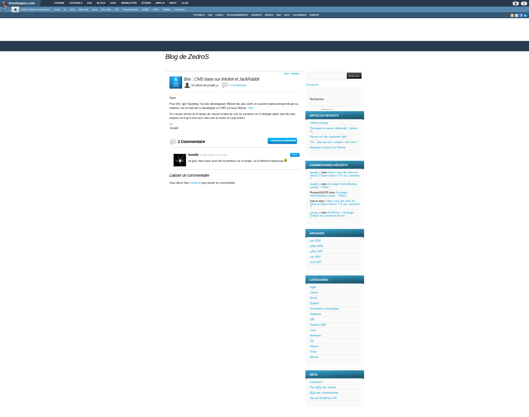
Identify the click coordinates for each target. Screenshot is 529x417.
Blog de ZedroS (187, 56)
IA (65, 9)
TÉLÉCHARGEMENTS (237, 15)
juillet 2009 (316, 246)
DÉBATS (269, 15)
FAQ (210, 15)
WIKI (278, 15)
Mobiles (167, 9)
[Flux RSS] (512, 15)
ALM (72, 9)
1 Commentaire (238, 85)
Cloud (57, 9)
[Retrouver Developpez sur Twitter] (516, 15)
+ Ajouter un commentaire (283, 140)
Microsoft (83, 9)
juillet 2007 (316, 251)
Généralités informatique (324, 308)
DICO (287, 15)
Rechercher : (317, 99)
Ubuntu (314, 346)
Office (156, 9)
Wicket (296, 74)
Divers (314, 297)
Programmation (130, 9)
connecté (195, 182)
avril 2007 (316, 262)
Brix (251, 108)
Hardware (315, 314)
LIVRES (219, 15)
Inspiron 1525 (318, 324)
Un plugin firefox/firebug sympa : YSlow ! (328, 194)
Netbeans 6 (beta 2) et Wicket (328, 147)
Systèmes (180, 9)
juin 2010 (315, 240)
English (314, 303)
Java (94, 9)
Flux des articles (323, 387)
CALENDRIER (299, 15)
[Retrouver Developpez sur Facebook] (521, 15)
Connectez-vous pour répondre (295, 155)
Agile (313, 287)
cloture (314, 292)
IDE (312, 319)
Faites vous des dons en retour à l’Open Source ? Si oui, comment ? (335, 175)
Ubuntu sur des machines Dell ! (329, 136)
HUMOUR (314, 15)
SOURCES (256, 15)
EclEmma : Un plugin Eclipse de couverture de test (332, 214)
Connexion (312, 84)
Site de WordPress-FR (323, 398)
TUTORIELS (199, 15)
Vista (313, 351)
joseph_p (315, 172)
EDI (117, 9)
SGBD (145, 9)
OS (312, 340)
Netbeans (315, 335)
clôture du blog (319, 122)
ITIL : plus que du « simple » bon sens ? (334, 142)
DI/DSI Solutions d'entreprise (35, 9)
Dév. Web (106, 9)
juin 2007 (315, 256)
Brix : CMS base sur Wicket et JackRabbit (221, 79)
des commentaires (324, 392)
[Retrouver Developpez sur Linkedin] (525, 15)
